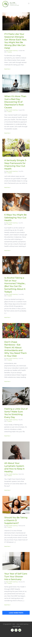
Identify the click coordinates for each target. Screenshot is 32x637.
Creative (10, 52)
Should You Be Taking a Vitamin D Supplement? (16, 505)
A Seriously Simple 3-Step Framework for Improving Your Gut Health (16, 147)
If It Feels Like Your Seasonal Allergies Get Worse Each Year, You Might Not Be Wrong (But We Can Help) (16, 21)
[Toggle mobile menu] (29, 3)
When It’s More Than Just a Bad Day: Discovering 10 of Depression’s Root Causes (16, 83)
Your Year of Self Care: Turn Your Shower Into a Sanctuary (16, 561)
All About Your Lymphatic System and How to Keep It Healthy (16, 450)
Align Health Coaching (11, 50)
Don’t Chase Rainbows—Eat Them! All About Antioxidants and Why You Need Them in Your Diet (16, 330)
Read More (7, 69)
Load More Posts (16, 613)
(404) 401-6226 (16, 626)
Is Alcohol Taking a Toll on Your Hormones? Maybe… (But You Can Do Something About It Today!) (16, 265)
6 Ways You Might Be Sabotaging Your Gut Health (16, 202)
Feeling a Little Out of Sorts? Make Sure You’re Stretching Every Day (16, 396)
